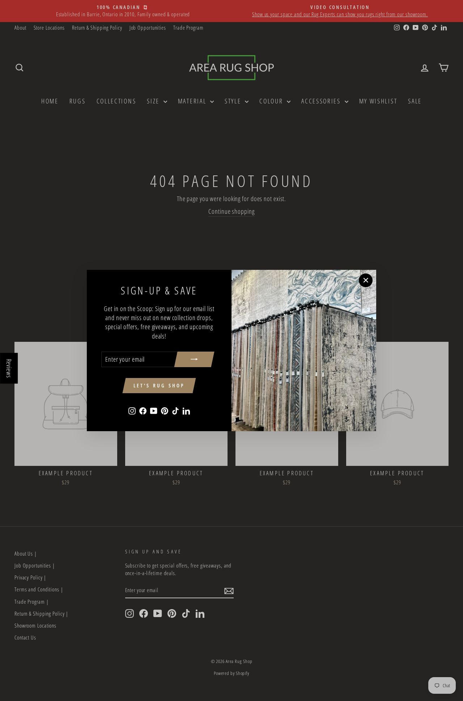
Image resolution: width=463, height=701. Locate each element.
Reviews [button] (9, 368)
